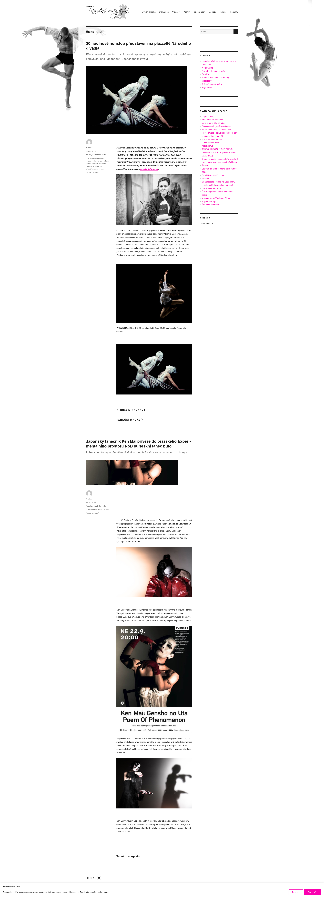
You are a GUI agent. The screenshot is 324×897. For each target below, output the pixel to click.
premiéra (89, 169)
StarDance (164, 11)
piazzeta (89, 166)
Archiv (187, 11)
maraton (89, 161)
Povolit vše (312, 892)
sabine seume (98, 169)
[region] (162, 890)
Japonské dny (208, 116)
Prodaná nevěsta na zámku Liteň (216, 129)
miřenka (96, 161)
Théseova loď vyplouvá (212, 119)
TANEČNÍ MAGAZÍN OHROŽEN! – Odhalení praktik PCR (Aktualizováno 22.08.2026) (219, 152)
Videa (175, 11)
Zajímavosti (207, 87)
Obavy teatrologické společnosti (216, 126)
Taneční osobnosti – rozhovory (215, 77)
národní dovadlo (92, 163)
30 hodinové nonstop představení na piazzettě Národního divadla (138, 45)
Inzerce (223, 11)
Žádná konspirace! (210, 204)
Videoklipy (206, 80)
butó (87, 158)
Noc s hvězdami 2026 (211, 188)
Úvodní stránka (149, 11)
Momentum (104, 161)
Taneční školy (199, 11)
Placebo (205, 178)
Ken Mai (106, 509)
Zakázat (295, 892)
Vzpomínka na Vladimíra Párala (216, 198)
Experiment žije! (209, 201)
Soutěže (212, 11)
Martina (89, 147)
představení (97, 166)
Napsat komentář (92, 172)
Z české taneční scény (212, 84)
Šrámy (205, 165)
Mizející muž (207, 145)
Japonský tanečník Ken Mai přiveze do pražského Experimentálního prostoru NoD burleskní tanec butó (138, 443)
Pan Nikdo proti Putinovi (213, 175)
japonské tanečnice (97, 158)
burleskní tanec (91, 509)
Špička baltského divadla (213, 122)
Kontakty (234, 11)
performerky (103, 163)
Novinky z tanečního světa (96, 154)
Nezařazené (207, 67)
